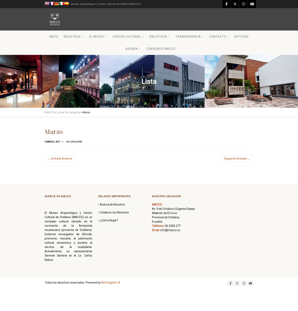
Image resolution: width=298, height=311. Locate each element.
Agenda (131, 48)
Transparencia (188, 36)
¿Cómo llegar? (109, 220)
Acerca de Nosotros (112, 204)
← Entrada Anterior (60, 158)
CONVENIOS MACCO (161, 48)
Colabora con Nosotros (114, 212)
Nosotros (72, 36)
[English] (47, 4)
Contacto (217, 36)
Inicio (53, 36)
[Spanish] (66, 4)
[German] (56, 4)
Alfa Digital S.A (110, 282)
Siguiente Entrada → (237, 158)
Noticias (242, 36)
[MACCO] (55, 19)
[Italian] (61, 4)
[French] (51, 4)
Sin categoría (74, 141)
